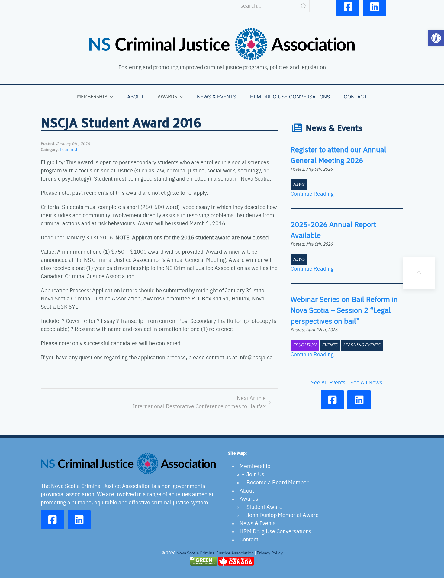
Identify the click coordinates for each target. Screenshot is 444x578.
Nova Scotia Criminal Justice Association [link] (215, 553)
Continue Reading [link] (312, 194)
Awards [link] (249, 499)
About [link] (135, 97)
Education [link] (304, 345)
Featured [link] (68, 150)
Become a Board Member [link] (277, 483)
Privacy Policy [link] (270, 553)
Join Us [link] (255, 474)
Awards (167, 96)
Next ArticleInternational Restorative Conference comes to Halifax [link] (199, 402)
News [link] (298, 184)
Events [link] (329, 345)
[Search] (304, 6)
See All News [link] (366, 383)
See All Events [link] (328, 383)
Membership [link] (255, 466)
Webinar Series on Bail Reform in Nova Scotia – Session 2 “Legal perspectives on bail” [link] (344, 310)
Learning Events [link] (361, 345)
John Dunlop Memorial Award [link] (282, 515)
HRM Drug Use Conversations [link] (290, 97)
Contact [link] (355, 97)
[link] (436, 38)
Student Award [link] (264, 507)
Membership (92, 96)
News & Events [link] (216, 97)
